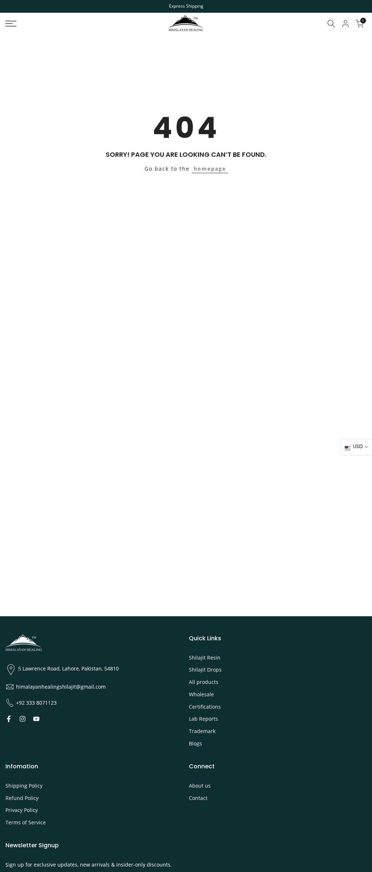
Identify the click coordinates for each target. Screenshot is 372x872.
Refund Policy (22, 798)
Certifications (205, 706)
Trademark (202, 731)
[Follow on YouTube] (36, 718)
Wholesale (201, 694)
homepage (210, 168)
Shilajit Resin (205, 657)
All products (203, 681)
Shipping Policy (24, 785)
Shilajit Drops (205, 669)
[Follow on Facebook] (8, 718)
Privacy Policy (21, 810)
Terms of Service (25, 822)
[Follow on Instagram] (22, 718)
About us (200, 785)
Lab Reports (203, 718)
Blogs (195, 743)
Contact (198, 798)
